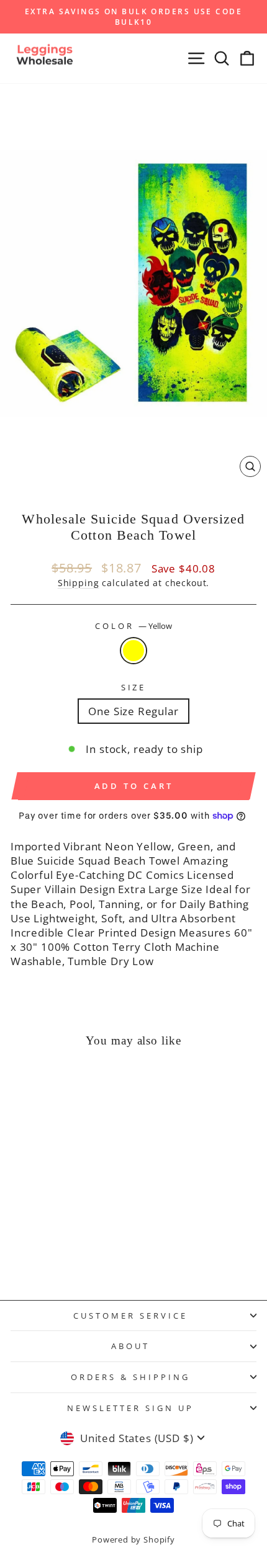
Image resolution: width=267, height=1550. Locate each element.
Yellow (133, 650)
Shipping (78, 583)
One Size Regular (133, 711)
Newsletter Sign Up (130, 1408)
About (130, 1346)
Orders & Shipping (130, 1377)
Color (133, 625)
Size (134, 687)
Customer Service (130, 1315)
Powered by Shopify (133, 1539)
